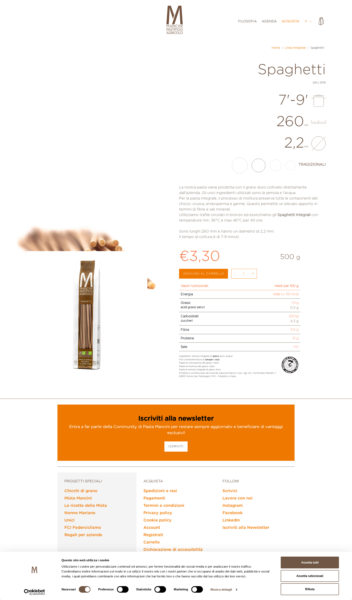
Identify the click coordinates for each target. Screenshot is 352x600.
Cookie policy (157, 520)
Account (151, 528)
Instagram (232, 506)
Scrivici (229, 491)
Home (276, 47)
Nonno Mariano (79, 513)
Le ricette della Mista (85, 506)
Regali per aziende (83, 535)
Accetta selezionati (309, 576)
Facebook (232, 513)
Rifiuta (310, 589)
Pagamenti (154, 498)
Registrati (153, 535)
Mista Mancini (78, 498)
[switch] (123, 589)
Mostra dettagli (221, 589)
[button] (309, 21)
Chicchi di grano (80, 491)
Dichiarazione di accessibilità (173, 550)
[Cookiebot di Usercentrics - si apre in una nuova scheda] (34, 592)
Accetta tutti (310, 562)
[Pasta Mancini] (174, 20)
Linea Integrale (295, 47)
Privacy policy (157, 513)
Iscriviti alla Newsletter (245, 528)
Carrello (151, 542)
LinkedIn (231, 520)
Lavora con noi (237, 498)
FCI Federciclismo (82, 528)
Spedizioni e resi (160, 491)
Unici (69, 520)
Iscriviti (176, 446)
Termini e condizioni (163, 506)
